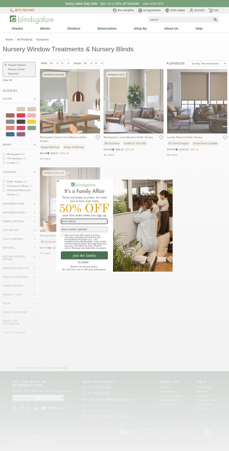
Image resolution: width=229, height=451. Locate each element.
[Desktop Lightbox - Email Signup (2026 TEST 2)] (114, 226)
